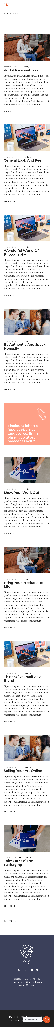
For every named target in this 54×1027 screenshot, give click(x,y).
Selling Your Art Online (23, 771)
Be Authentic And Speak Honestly (25, 346)
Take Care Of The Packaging (18, 863)
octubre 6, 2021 (11, 66)
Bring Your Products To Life (23, 585)
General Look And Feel (23, 160)
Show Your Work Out (21, 492)
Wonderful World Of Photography (21, 252)
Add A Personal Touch (23, 70)
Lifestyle (27, 66)
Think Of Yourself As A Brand (23, 679)
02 (10, 920)
